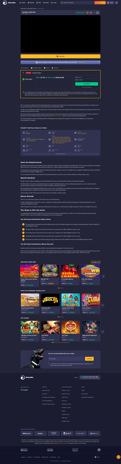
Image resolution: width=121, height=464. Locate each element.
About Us (23, 457)
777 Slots (54, 137)
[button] (26, 285)
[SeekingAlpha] (81, 433)
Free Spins (44, 393)
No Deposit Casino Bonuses (48, 397)
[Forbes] (40, 433)
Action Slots (60, 137)
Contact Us (30, 457)
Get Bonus (86, 84)
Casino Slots (67, 138)
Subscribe (89, 358)
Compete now (81, 62)
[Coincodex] (94, 433)
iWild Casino (65, 397)
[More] (118, 457)
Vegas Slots (62, 143)
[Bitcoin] (27, 433)
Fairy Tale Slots (56, 140)
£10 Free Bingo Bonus (47, 400)
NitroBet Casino (65, 421)
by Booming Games (26, 13)
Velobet (63, 411)
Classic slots (34, 139)
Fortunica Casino (66, 390)
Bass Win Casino (66, 393)
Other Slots (55, 143)
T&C (59, 457)
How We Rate (84, 393)
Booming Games (82, 133)
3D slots (28, 139)
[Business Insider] (54, 433)
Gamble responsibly (63, 443)
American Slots (59, 138)
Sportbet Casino (65, 414)
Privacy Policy (53, 457)
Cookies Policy (45, 457)
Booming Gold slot (58, 116)
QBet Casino (65, 417)
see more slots (96, 262)
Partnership (37, 457)
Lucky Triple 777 (59, 141)
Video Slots (32, 140)
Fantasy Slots (64, 140)
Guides (83, 390)
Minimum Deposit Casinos (48, 404)
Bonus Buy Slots (46, 390)
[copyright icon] (67, 433)
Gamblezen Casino (66, 407)
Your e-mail (52, 359)
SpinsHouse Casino (66, 404)
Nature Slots (67, 141)
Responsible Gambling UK (87, 397)
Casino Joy (64, 400)
